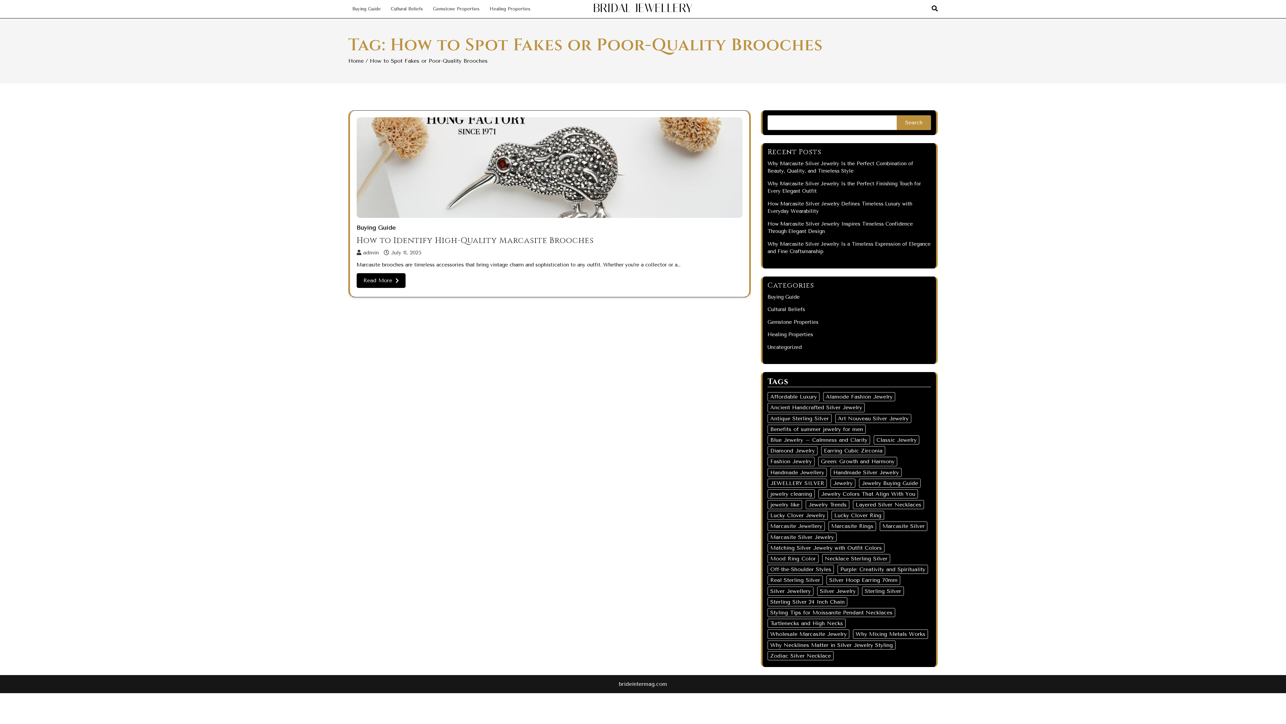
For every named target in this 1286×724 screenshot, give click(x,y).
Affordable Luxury (793, 397)
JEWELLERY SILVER (797, 483)
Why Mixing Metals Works (890, 634)
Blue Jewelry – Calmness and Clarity (818, 440)
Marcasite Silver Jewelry (802, 537)
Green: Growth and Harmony (858, 461)
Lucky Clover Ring (857, 515)
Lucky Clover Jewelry (797, 515)
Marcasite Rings (852, 526)
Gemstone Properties (456, 8)
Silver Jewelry (838, 591)
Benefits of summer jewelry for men (816, 429)
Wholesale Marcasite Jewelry (808, 634)
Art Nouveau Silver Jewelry (873, 418)
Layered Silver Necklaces (888, 504)
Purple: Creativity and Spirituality (882, 569)
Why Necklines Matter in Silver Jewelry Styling (831, 645)
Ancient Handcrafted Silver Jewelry (816, 407)
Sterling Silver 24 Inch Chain (807, 602)
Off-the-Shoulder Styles (800, 569)
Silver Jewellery (790, 591)
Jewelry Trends (827, 504)
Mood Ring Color (793, 558)
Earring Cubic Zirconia (853, 450)
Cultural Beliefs (407, 8)
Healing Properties (510, 8)
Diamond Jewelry (792, 450)
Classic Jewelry (896, 440)
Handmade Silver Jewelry (866, 472)
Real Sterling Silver (795, 580)
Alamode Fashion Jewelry (859, 397)
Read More (377, 280)
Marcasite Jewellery (796, 526)
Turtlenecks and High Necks (806, 623)
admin (371, 252)
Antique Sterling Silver (799, 418)
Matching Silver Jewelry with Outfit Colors (826, 548)
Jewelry (843, 483)
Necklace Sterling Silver (856, 558)
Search (914, 122)
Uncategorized (785, 347)
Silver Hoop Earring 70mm (863, 580)
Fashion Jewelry (791, 461)
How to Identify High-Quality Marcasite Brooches (475, 240)
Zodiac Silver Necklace (800, 656)
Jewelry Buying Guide (890, 483)
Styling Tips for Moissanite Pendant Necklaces (831, 612)
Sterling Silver (883, 591)
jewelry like (784, 504)
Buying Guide (366, 8)
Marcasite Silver (903, 526)
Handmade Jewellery (797, 472)
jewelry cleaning (791, 494)
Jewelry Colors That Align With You (868, 494)
